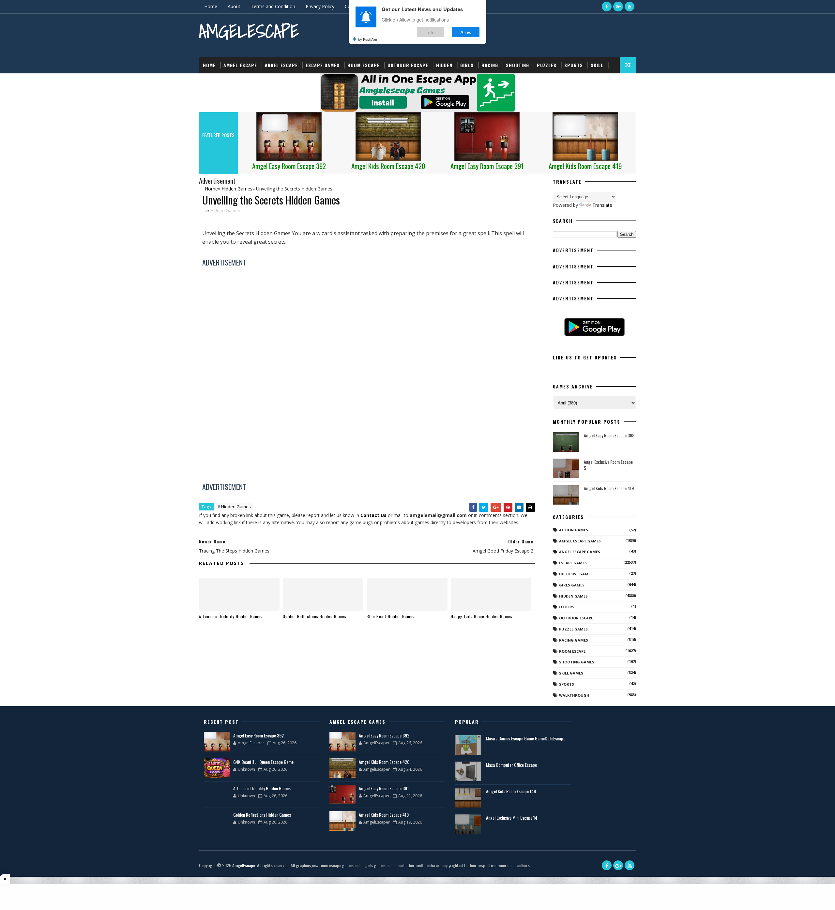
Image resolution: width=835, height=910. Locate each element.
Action (211, 81)
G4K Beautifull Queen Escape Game (263, 761)
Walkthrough (574, 695)
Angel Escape (281, 65)
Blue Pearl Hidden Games (391, 616)
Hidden (444, 65)
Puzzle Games (573, 629)
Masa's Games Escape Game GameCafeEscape (525, 738)
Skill (597, 65)
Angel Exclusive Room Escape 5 (608, 465)
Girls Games (571, 585)
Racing (489, 65)
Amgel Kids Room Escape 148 (511, 791)
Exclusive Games (576, 573)
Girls (467, 65)
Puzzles (546, 65)
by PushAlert (368, 39)
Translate (602, 205)
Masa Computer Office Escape (511, 764)
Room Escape (363, 65)
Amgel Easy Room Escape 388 (609, 435)
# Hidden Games (234, 506)
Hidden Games (225, 210)
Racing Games (573, 640)
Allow (466, 32)
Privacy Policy (320, 6)
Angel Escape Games (579, 551)
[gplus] (618, 6)
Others (566, 606)
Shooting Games (576, 662)
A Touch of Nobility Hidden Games (231, 616)
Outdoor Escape (407, 65)
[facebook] (607, 6)
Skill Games (571, 673)
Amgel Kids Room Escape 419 (609, 488)
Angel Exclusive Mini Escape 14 (511, 817)
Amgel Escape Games (580, 540)
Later (430, 32)
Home (210, 6)
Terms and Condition (273, 6)
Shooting (517, 65)
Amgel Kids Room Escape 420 (384, 761)
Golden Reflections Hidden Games (314, 616)
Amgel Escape (240, 65)
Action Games (573, 529)
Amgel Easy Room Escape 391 (384, 788)
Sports (573, 65)
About (234, 6)
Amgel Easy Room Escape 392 (258, 735)
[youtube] (629, 6)
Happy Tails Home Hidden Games (481, 616)
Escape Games (323, 65)
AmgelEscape (249, 31)
